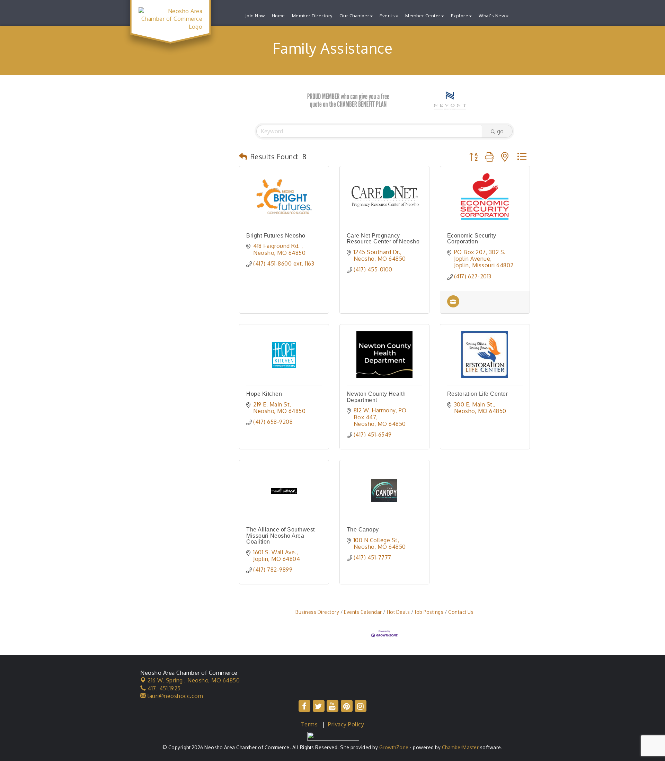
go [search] (500, 131)
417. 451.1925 (163, 688)
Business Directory (317, 612)
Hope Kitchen (264, 394)
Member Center (423, 15)
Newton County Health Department (376, 397)
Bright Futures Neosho (275, 236)
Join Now (255, 15)
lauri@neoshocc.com (174, 695)
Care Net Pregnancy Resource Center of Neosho (383, 239)
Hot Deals (398, 612)
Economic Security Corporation (471, 239)
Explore (460, 15)
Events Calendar (363, 612)
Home (278, 15)
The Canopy (363, 529)
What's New (492, 15)
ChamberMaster (460, 747)
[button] (243, 156)
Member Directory (312, 15)
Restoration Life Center (477, 394)
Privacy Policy (346, 724)
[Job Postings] (453, 305)
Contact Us (460, 612)
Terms (309, 724)
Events (387, 15)
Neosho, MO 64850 (194, 680)
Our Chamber (354, 15)
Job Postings (429, 612)
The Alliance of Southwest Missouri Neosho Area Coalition (280, 536)
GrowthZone (394, 747)
